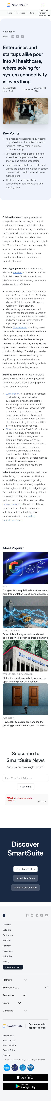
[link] (25, 786)
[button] (42, 5)
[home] (17, 5)
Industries (7, 956)
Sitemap (6, 1055)
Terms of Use (9, 1040)
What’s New (8, 1035)
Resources (7, 951)
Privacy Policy (9, 1045)
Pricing (6, 961)
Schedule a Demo (13, 967)
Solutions (7, 930)
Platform (7, 924)
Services (7, 940)
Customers (8, 935)
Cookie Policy (9, 1050)
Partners (7, 945)
